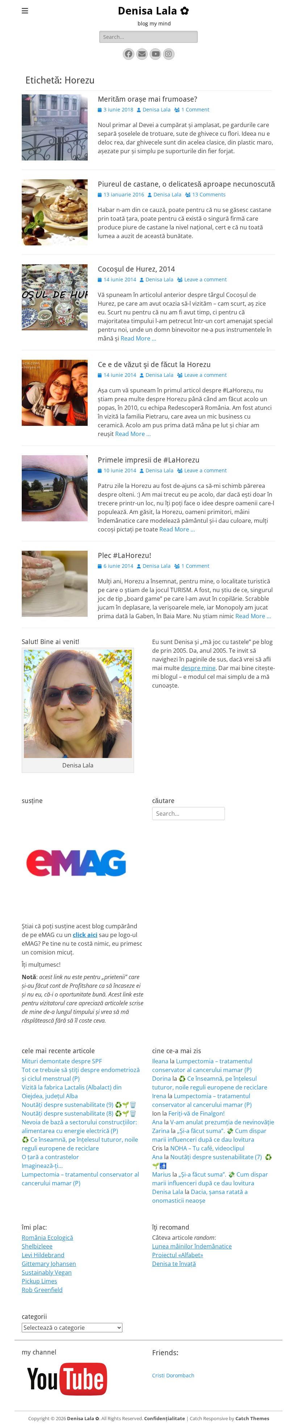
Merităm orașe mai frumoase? (147, 99)
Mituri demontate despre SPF (62, 1061)
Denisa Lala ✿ (153, 10)
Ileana (160, 1061)
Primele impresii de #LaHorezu (149, 460)
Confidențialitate (164, 1418)
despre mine (198, 668)
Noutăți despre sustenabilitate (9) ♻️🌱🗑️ (79, 1105)
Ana (157, 1122)
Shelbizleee (37, 1246)
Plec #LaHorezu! (124, 555)
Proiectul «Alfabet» (177, 1255)
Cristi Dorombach (173, 1375)
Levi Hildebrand (43, 1255)
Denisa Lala (157, 109)
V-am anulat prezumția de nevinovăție (222, 1122)
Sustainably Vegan (47, 1272)
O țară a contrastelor (50, 1157)
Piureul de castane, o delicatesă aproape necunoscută (186, 184)
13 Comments (209, 194)
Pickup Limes (39, 1281)
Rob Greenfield (42, 1290)
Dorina (161, 1079)
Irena (159, 1096)
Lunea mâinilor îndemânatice (192, 1246)
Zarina (161, 1131)
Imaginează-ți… (42, 1166)
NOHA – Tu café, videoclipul (207, 1148)
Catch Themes (252, 1418)
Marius (161, 1174)
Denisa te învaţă (174, 1264)
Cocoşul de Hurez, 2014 (136, 269)
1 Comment (195, 109)
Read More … (138, 338)
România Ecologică (47, 1238)
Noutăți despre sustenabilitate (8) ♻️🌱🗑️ (79, 1113)
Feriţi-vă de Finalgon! (196, 1113)
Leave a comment (205, 279)
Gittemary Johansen (49, 1264)
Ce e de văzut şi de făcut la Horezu (154, 364)
